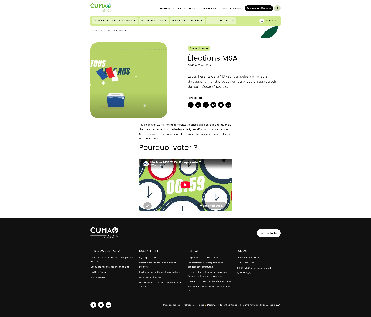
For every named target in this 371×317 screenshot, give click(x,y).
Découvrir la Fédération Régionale (113, 20)
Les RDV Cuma (98, 272)
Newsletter (235, 8)
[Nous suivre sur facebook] (93, 305)
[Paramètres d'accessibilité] (277, 8)
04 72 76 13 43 (244, 273)
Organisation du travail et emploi (204, 257)
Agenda (193, 8)
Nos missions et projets (185, 20)
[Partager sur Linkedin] (198, 105)
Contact (242, 250)
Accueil (93, 30)
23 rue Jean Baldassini (248, 257)
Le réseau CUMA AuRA (105, 250)
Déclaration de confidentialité (222, 305)
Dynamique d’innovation (151, 277)
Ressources (179, 8)
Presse (223, 8)
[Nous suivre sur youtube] (101, 305)
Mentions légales (171, 305)
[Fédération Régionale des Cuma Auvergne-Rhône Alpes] (101, 8)
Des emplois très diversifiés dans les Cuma (209, 281)
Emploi (193, 250)
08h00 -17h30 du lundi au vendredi (254, 268)
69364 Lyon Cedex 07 (247, 262)
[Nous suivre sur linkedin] (108, 305)
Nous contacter (269, 233)
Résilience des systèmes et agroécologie (159, 272)
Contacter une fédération (258, 8)
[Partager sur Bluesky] (213, 105)
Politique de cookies (193, 305)
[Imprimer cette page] (228, 105)
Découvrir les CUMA (152, 20)
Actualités (165, 8)
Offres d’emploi (208, 8)
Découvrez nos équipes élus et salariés (109, 266)
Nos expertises (149, 250)
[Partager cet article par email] (221, 105)
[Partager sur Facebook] (191, 105)
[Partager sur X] (206, 105)
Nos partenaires (98, 277)
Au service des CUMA (219, 20)
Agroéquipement (148, 257)
